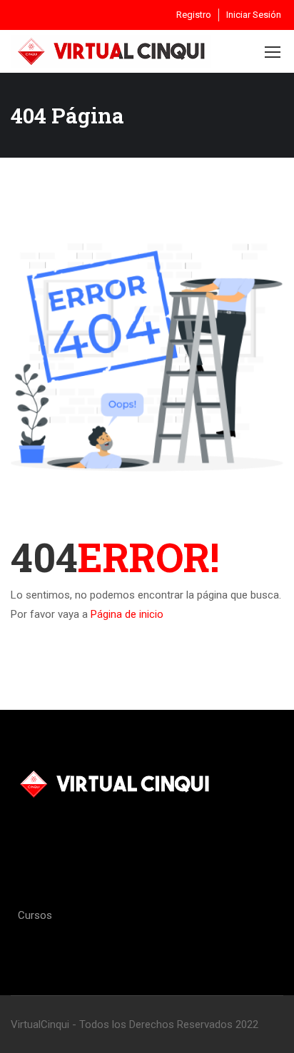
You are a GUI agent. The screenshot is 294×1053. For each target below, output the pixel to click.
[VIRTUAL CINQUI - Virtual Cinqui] (111, 51)
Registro (193, 14)
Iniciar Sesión (253, 14)
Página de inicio (127, 614)
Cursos (35, 915)
